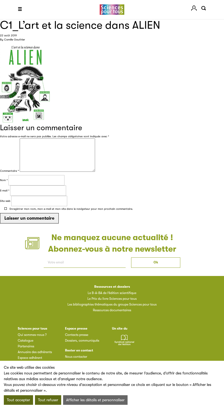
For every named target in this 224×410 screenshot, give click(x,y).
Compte (194, 8)
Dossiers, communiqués (82, 340)
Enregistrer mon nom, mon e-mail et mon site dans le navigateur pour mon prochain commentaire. (71, 208)
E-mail (4, 190)
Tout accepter (18, 400)
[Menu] (20, 9)
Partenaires (26, 346)
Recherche (203, 8)
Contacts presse (76, 335)
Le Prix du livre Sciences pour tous (112, 299)
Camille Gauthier (14, 39)
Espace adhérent (30, 358)
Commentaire (9, 170)
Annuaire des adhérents (35, 352)
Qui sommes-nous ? (32, 335)
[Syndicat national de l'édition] (124, 342)
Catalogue (25, 340)
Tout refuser (48, 400)
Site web (5, 200)
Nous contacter (76, 357)
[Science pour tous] (112, 9)
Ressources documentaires (112, 310)
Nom (4, 180)
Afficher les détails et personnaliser (95, 400)
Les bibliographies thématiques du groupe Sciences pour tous (112, 304)
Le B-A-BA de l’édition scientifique (112, 293)
